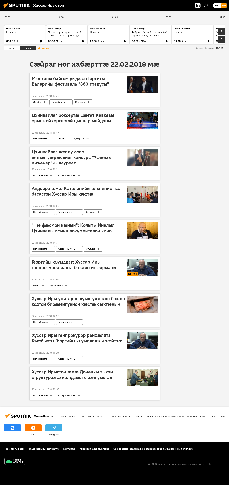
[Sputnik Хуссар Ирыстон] (17, 8)
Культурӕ (80, 102)
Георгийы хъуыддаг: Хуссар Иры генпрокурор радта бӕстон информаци (74, 264)
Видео (36, 285)
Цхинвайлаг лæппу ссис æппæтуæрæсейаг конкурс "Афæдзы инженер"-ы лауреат (72, 157)
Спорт (61, 138)
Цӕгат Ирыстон (98, 416)
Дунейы (37, 102)
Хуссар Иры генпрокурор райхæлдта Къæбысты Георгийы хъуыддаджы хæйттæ (77, 338)
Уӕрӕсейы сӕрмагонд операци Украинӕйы (175, 416)
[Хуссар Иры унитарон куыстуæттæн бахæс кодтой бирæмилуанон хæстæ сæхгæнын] (142, 304)
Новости (11, 32)
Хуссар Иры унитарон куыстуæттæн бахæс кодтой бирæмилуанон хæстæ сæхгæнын (78, 301)
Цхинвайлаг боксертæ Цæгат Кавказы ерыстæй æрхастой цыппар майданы (73, 118)
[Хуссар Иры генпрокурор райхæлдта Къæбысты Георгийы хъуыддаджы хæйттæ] (142, 340)
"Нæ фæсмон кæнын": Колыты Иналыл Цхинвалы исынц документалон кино (73, 227)
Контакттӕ (69, 448)
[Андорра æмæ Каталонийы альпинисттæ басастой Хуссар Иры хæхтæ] (142, 194)
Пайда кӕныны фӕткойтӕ (43, 448)
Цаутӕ (138, 416)
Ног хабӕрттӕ (58, 102)
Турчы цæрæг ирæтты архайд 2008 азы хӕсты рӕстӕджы (65, 34)
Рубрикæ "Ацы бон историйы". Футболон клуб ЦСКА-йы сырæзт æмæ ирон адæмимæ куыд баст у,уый (150, 37)
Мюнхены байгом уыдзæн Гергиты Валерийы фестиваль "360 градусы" (70, 81)
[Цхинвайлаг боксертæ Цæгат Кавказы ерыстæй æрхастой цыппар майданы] (142, 120)
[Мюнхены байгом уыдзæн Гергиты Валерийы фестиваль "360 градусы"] (142, 84)
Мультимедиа (56, 285)
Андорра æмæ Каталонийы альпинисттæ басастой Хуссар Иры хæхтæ (76, 191)
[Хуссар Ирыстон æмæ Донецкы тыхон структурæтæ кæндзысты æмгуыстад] (142, 377)
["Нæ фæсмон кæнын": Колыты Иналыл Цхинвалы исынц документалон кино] (142, 230)
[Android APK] (15, 462)
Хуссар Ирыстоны (83, 138)
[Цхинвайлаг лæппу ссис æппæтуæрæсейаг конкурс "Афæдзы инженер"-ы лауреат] (142, 157)
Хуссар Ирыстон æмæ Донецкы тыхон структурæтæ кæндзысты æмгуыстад (72, 374)
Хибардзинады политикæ (94, 448)
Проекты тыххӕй (14, 448)
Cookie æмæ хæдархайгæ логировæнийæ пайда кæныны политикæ (153, 448)
